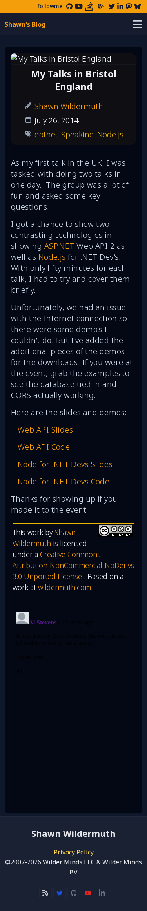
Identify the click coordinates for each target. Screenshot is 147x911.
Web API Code (44, 447)
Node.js (110, 134)
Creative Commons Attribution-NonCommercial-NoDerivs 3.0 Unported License (73, 565)
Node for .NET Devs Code (63, 481)
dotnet (46, 134)
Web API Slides (45, 429)
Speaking (77, 134)
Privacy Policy (74, 852)
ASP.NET (59, 246)
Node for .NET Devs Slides (65, 464)
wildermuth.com (64, 587)
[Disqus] (73, 707)
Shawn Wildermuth (68, 106)
